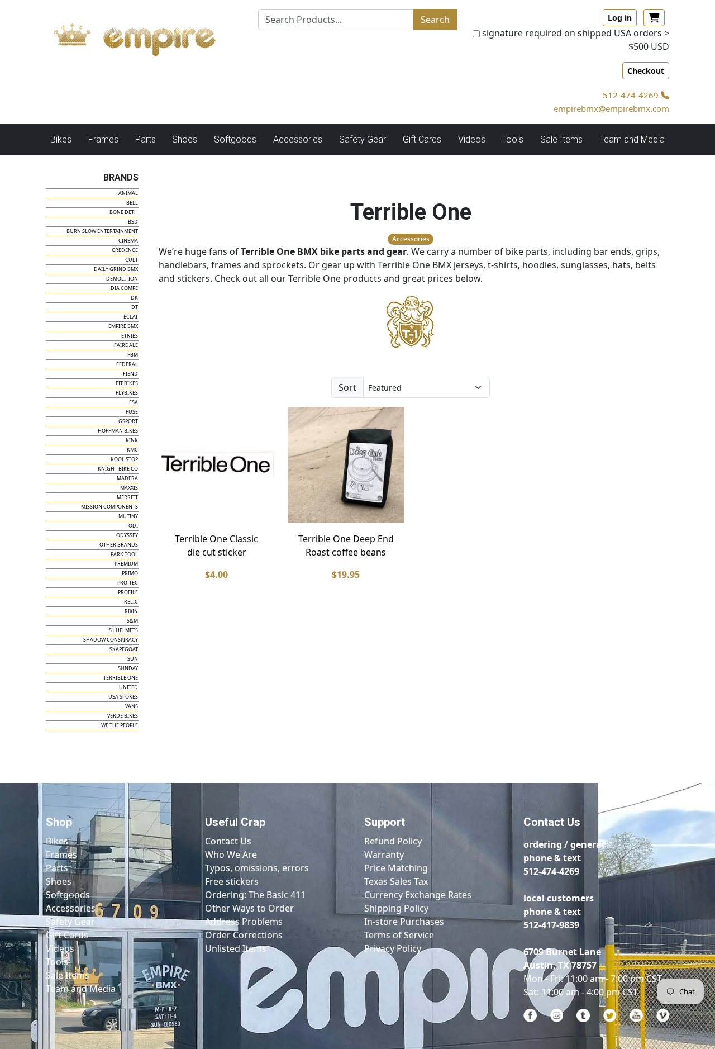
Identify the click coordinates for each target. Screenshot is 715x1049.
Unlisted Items (235, 948)
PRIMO (130, 573)
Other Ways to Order (249, 908)
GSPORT (128, 421)
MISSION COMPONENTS (109, 506)
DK (134, 297)
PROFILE (128, 592)
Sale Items (67, 975)
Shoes (59, 881)
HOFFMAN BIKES (118, 430)
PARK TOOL (124, 554)
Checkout (645, 70)
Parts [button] (145, 139)
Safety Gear (70, 921)
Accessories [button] (297, 139)
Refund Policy (393, 841)
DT (134, 307)
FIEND (130, 373)
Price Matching (396, 868)
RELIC (131, 601)
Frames (61, 854)
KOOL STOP (124, 459)
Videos (60, 948)
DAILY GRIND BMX (116, 269)
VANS (131, 706)
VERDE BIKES (122, 715)
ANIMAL (128, 193)
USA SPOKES (123, 696)
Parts (57, 868)
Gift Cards (422, 139)
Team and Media (632, 139)
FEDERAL (127, 364)
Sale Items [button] (561, 139)
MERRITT (127, 497)
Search (435, 19)
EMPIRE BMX (123, 326)
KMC (132, 449)
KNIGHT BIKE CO (118, 468)
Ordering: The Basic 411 (255, 895)
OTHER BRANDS (118, 544)
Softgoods (68, 895)
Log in (620, 17)
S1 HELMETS (123, 630)
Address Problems (244, 921)
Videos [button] (471, 139)
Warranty (384, 854)
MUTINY (128, 516)
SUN (132, 658)
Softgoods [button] (235, 139)
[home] (145, 36)
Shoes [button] (184, 139)
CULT (131, 259)
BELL (132, 202)
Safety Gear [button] (362, 139)
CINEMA (128, 240)
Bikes (57, 841)
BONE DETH (123, 212)
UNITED (128, 687)
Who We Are (231, 854)
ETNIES (129, 335)
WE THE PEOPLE (119, 725)
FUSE (132, 411)
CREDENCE (125, 250)
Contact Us (228, 841)
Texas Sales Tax (396, 881)
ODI (133, 525)
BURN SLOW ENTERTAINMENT (102, 231)
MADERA (127, 478)
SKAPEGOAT (123, 649)
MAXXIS (129, 487)
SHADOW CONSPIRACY (110, 639)
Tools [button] (512, 139)
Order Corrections (244, 935)
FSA (133, 402)
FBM (132, 354)
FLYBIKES (127, 392)
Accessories (71, 908)
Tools (57, 962)
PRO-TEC (127, 582)
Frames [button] (103, 139)
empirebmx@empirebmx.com (611, 108)
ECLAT (130, 316)
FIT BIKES (127, 383)
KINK (132, 440)
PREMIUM (126, 563)
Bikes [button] (61, 139)
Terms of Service (399, 935)
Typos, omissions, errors (257, 868)
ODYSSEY (127, 535)
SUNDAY (128, 668)
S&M (132, 620)
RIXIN (131, 611)
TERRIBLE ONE (120, 677)
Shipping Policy (396, 908)
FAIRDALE (126, 345)
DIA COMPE (124, 288)
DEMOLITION (122, 278)
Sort (347, 387)
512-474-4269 (632, 95)
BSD (133, 221)
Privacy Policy (392, 948)
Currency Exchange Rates (417, 895)
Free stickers (232, 881)
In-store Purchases (404, 921)
